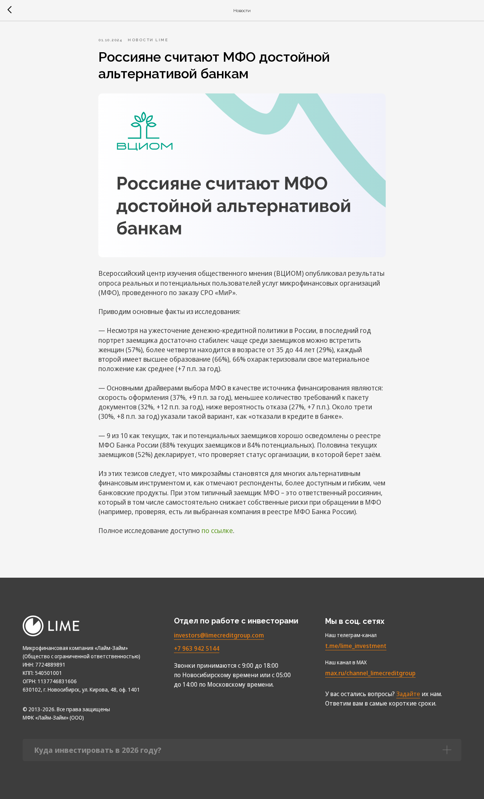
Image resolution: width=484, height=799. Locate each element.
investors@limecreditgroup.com (219, 635)
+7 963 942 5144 (196, 648)
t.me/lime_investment (355, 646)
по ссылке (217, 530)
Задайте (408, 694)
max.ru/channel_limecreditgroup (370, 673)
